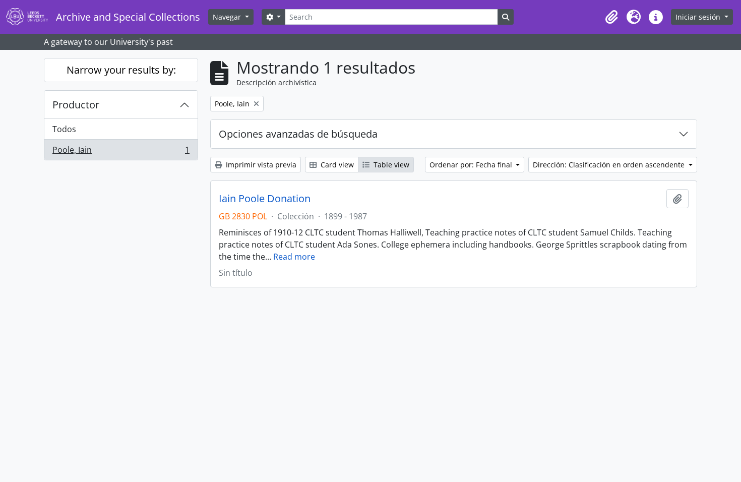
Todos (64, 129)
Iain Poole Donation (265, 199)
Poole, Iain (121, 152)
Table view (390, 164)
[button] (611, 17)
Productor (75, 104)
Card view (336, 164)
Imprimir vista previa (260, 164)
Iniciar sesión (698, 17)
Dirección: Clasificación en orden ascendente (610, 164)
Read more (294, 256)
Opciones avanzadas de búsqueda (298, 134)
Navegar (228, 17)
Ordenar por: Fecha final (471, 164)
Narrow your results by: (121, 70)
